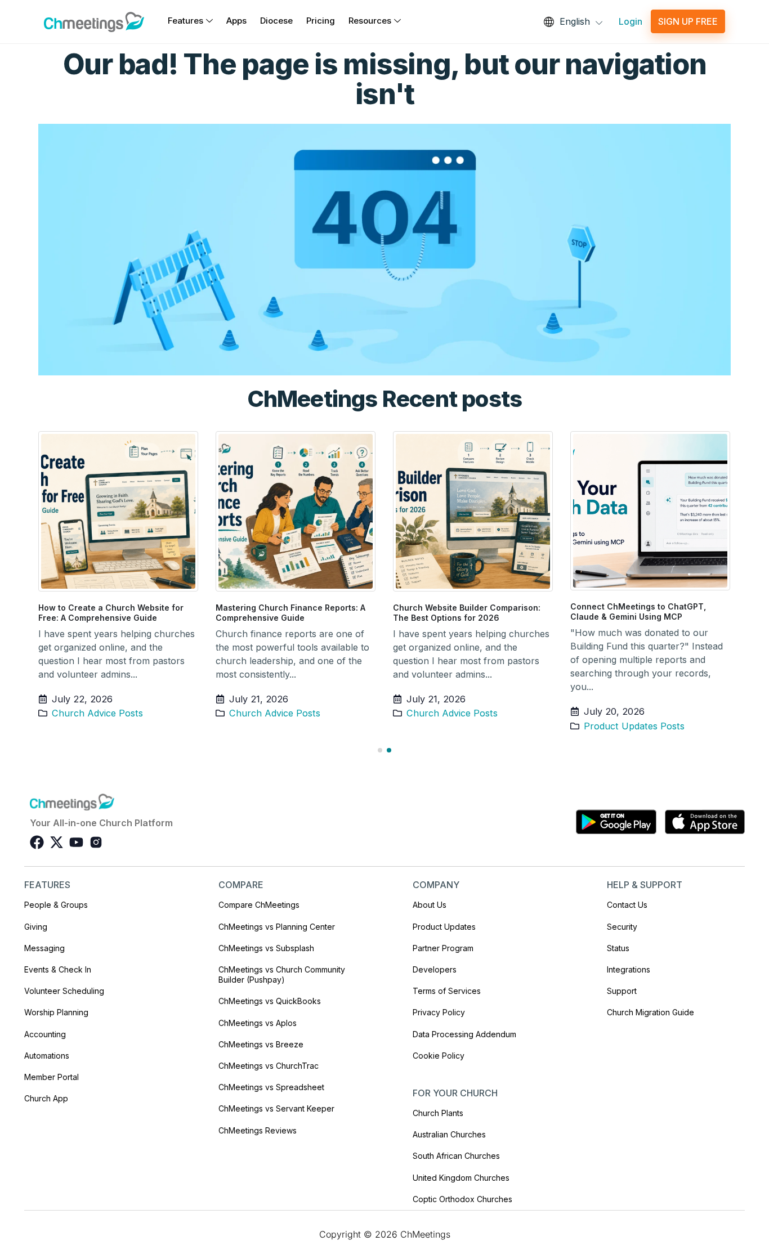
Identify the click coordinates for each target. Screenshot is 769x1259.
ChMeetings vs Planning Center (276, 926)
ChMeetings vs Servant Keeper (276, 1108)
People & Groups (56, 904)
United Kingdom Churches (461, 1177)
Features (185, 20)
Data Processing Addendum (464, 1034)
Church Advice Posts (97, 713)
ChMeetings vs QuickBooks (269, 1001)
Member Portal (51, 1077)
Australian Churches (449, 1134)
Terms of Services (447, 991)
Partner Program (443, 948)
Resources (369, 20)
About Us (429, 904)
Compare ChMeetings (258, 904)
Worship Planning (56, 1012)
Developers (435, 969)
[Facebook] (37, 842)
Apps (236, 20)
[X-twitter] (57, 842)
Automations (46, 1055)
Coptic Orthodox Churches (462, 1199)
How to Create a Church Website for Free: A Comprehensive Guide (111, 612)
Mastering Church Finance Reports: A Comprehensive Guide (290, 612)
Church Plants (438, 1113)
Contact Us (627, 904)
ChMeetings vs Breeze (260, 1044)
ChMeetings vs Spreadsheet (271, 1087)
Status (618, 948)
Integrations (628, 969)
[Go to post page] (118, 511)
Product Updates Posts (634, 726)
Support (622, 991)
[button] (379, 750)
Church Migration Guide (650, 1012)
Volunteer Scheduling (64, 991)
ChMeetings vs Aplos (257, 1023)
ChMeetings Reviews (257, 1130)
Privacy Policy (439, 1012)
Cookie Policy (438, 1055)
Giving (35, 926)
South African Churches (456, 1156)
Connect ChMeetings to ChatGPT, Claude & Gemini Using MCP (638, 611)
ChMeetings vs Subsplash (266, 948)
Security (622, 926)
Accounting (45, 1034)
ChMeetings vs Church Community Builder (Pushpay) (281, 974)
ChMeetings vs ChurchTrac (268, 1065)
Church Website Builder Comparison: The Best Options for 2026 (466, 612)
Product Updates (444, 926)
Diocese (276, 20)
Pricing (320, 20)
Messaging (44, 948)
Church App (46, 1098)
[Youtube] (76, 842)
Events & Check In (57, 969)
